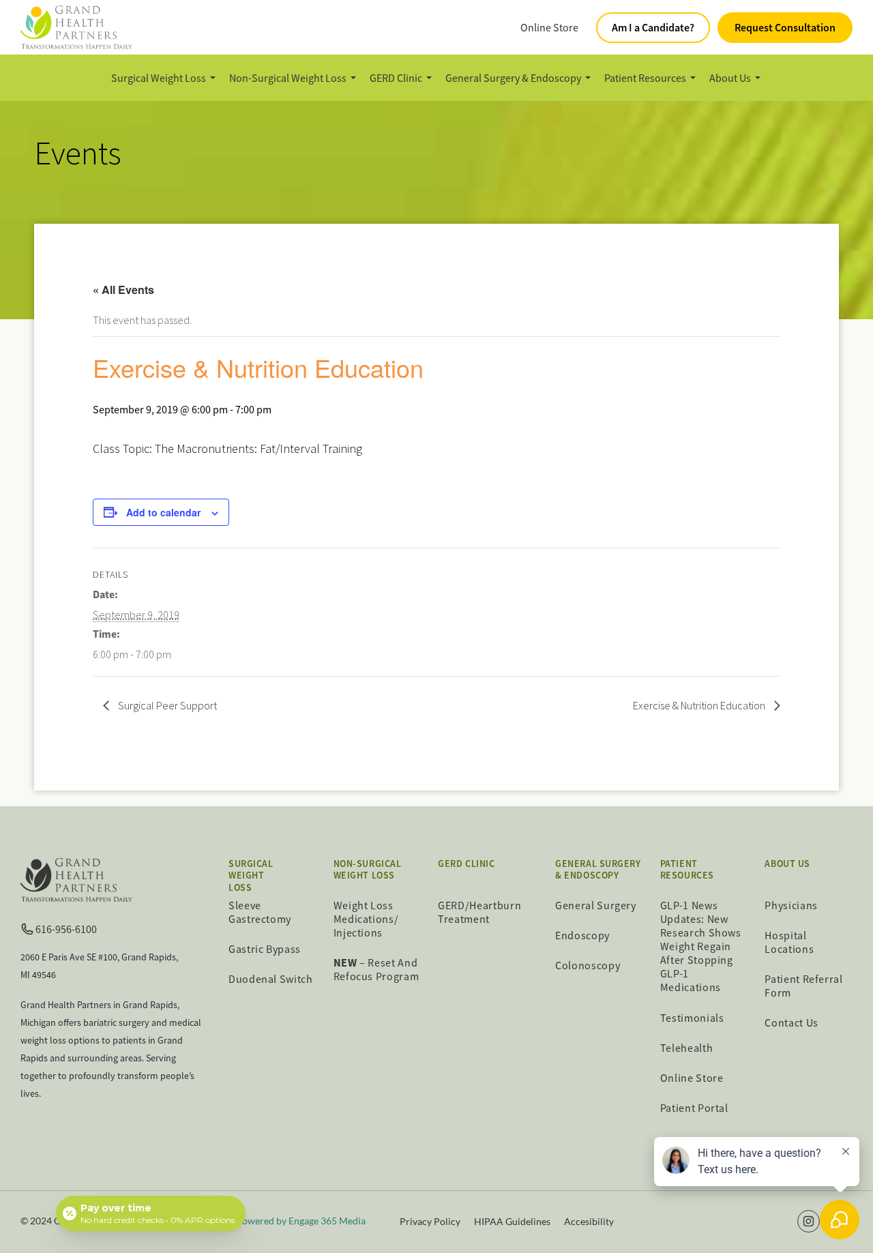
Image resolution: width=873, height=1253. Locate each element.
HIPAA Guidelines (512, 1221)
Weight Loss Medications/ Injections (366, 918)
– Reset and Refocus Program (376, 969)
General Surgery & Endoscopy (513, 78)
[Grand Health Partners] (76, 26)
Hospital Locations (789, 942)
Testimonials (692, 1017)
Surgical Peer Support (166, 705)
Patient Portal (694, 1108)
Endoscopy (582, 935)
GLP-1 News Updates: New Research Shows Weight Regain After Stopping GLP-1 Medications (700, 946)
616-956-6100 (66, 929)
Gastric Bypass (264, 949)
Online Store (549, 27)
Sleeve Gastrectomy (259, 912)
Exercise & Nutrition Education (700, 705)
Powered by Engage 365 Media (301, 1220)
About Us (730, 78)
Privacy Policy (430, 1221)
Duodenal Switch (270, 979)
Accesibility (589, 1221)
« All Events (123, 289)
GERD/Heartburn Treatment (479, 912)
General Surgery (595, 905)
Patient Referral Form (803, 985)
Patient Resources (645, 78)
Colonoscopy (587, 965)
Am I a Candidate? (653, 27)
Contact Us (791, 1022)
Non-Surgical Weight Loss (287, 78)
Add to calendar (163, 512)
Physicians (791, 905)
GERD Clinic (396, 78)
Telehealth (686, 1048)
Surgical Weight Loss (158, 78)
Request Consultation (785, 27)
